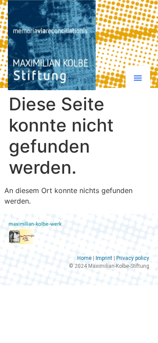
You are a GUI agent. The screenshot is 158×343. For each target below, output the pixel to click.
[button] (137, 77)
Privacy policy (132, 258)
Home (84, 258)
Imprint (104, 258)
